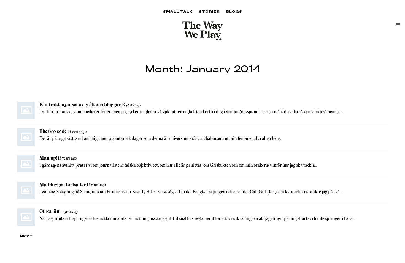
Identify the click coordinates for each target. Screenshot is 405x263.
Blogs (234, 11)
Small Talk (177, 11)
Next (26, 236)
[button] (398, 25)
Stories (209, 11)
